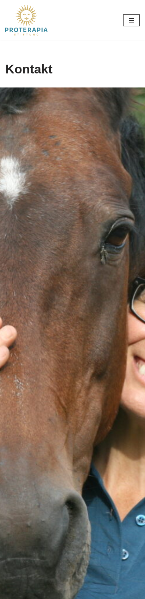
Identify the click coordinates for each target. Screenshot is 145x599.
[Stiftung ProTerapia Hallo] (26, 20)
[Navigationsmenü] (131, 20)
